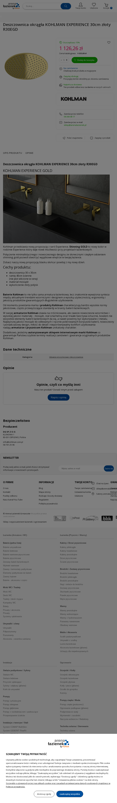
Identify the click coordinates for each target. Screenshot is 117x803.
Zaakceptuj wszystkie (70, 794)
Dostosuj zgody (44, 794)
